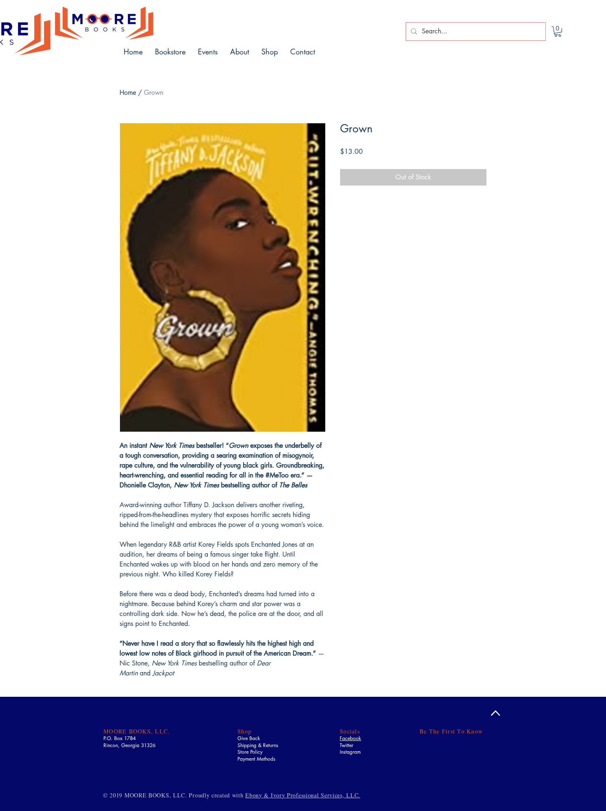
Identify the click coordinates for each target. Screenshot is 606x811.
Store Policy (250, 751)
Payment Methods (256, 758)
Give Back (248, 738)
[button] (558, 31)
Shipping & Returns (257, 745)
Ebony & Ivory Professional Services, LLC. (302, 795)
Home (128, 92)
